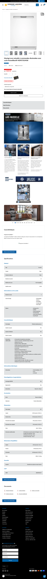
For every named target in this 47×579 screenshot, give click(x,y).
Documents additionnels (23, 493)
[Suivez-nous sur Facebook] (3, 571)
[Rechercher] (37, 5)
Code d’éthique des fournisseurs (8, 532)
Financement (4, 523)
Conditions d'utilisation (6, 538)
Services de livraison (29, 513)
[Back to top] (3, 576)
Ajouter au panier (14, 92)
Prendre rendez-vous (29, 536)
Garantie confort (28, 518)
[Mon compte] (41, 4)
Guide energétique (22, 490)
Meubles (3, 512)
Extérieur (3, 515)
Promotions (4, 522)
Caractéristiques (7, 102)
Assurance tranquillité (29, 515)
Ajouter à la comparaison (23, 95)
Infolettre (42, 1)
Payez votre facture (29, 532)
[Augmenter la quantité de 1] (15, 74)
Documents (6, 108)
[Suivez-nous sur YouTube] (7, 571)
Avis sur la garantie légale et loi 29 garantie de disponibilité (13, 89)
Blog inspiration (28, 520)
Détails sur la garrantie (35, 490)
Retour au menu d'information (9, 251)
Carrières (27, 522)
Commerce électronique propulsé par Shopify (9, 575)
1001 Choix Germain (29, 512)
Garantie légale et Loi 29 (6, 534)
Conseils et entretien (29, 517)
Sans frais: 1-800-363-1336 (30, 539)
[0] (43, 5)
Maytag (5, 65)
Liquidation (4, 520)
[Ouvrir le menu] (2, 4)
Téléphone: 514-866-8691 (30, 538)
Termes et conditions (6, 531)
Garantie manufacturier (6, 536)
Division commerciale (29, 531)
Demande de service (29, 534)
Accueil (3, 9)
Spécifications (6, 105)
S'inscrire (10, 560)
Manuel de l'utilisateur (9, 490)
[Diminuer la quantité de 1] (9, 74)
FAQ (26, 523)
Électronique (4, 518)
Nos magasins (28, 529)
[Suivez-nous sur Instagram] (5, 571)
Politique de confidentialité (7, 529)
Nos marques (4, 510)
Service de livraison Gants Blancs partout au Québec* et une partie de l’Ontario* (23, 1)
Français (4, 566)
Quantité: (5, 73)
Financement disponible (8, 77)
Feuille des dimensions (9, 493)
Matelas (3, 513)
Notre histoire (28, 510)
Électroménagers (5, 517)
